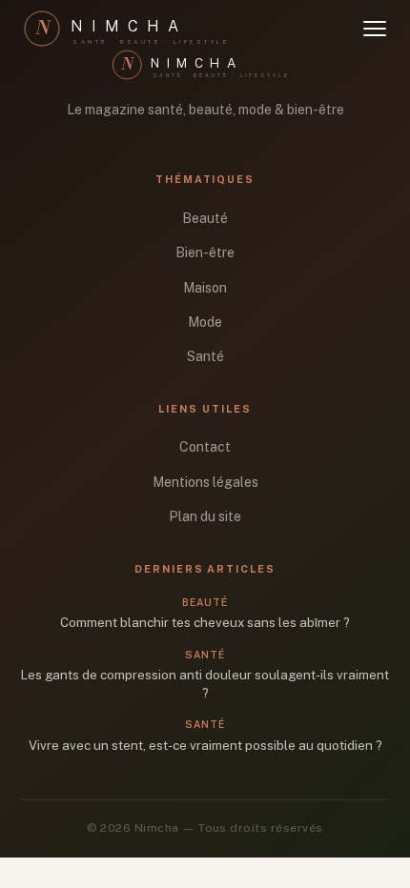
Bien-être (205, 252)
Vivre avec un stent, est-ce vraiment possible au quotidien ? (205, 745)
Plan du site (205, 516)
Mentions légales (205, 482)
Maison (205, 287)
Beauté (205, 218)
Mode (205, 322)
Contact (205, 446)
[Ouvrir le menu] (374, 28)
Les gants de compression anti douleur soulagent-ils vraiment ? (205, 683)
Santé (205, 356)
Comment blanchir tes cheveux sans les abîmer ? (205, 622)
